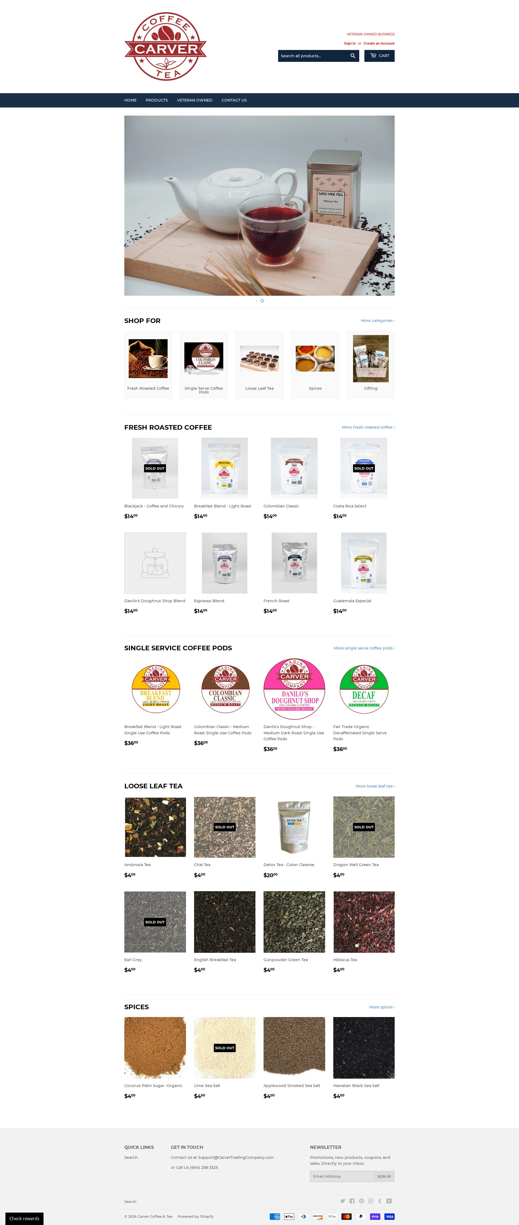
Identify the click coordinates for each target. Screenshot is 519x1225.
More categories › (378, 320)
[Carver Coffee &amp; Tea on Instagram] (371, 1201)
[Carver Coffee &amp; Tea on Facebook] (352, 1201)
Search (131, 1157)
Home (130, 100)
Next (383, 206)
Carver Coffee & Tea (155, 1216)
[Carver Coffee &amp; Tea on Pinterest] (361, 1201)
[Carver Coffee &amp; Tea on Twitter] (342, 1201)
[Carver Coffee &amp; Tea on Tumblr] (379, 1201)
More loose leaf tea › (375, 786)
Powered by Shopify (196, 1216)
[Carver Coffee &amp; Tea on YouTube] (389, 1201)
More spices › (382, 1007)
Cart (383, 55)
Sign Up (384, 1176)
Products (157, 100)
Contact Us (234, 100)
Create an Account (379, 43)
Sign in (350, 43)
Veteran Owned (194, 100)
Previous (136, 206)
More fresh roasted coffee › (368, 427)
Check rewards (24, 1218)
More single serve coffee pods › (364, 648)
